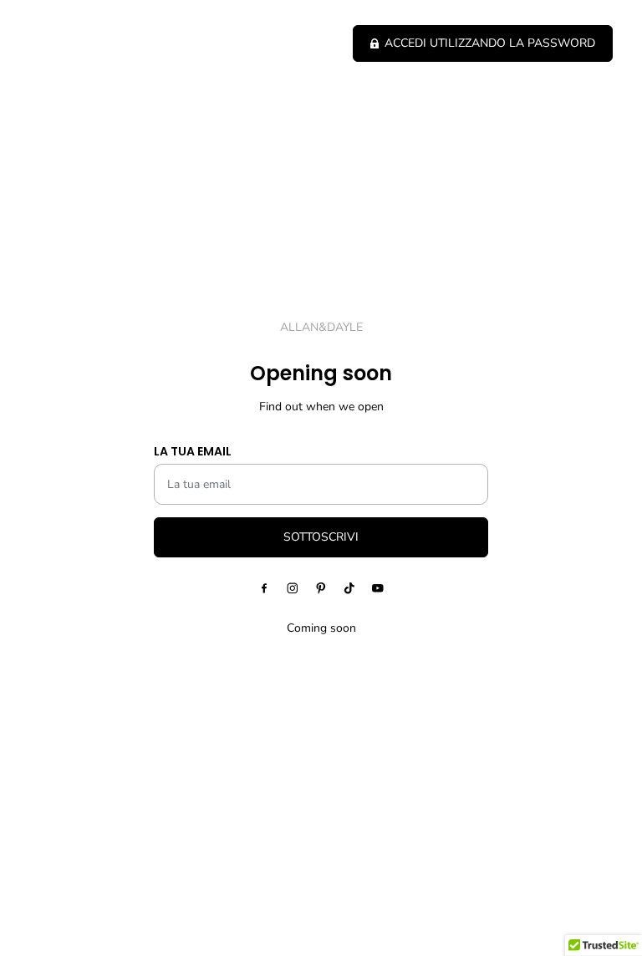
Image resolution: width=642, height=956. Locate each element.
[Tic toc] (349, 588)
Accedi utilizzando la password (490, 43)
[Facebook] (264, 588)
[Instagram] (292, 588)
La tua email (193, 451)
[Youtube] (378, 588)
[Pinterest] (321, 588)
